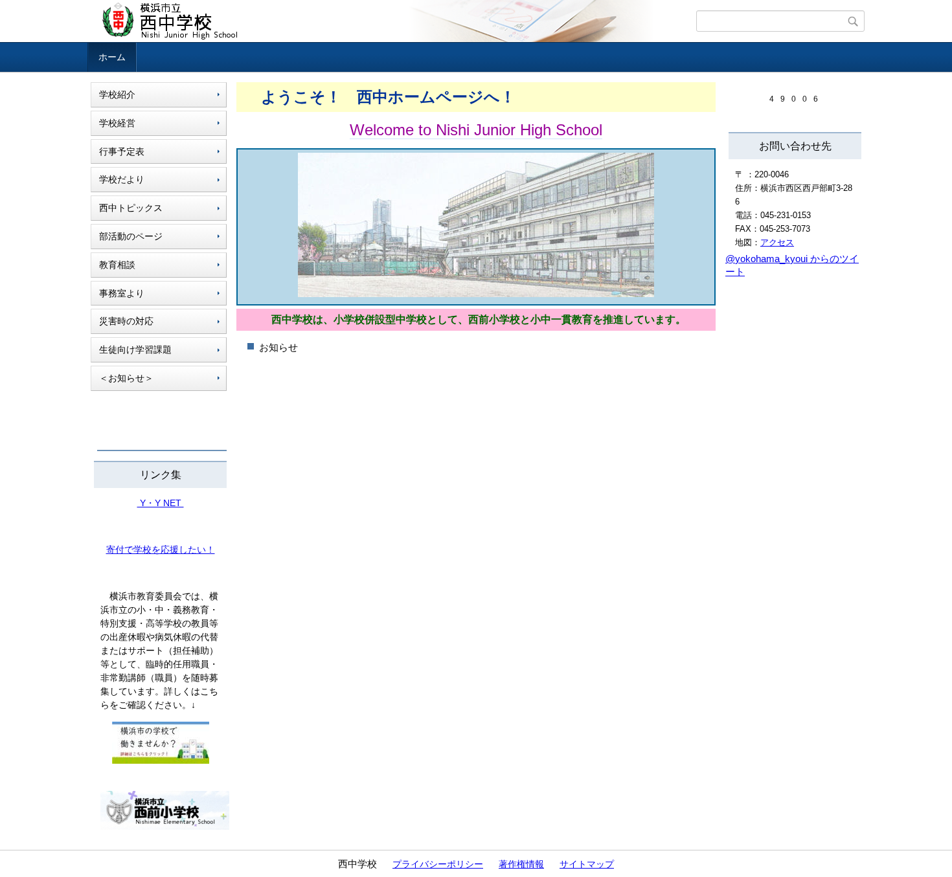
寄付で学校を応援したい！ (160, 549)
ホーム (112, 57)
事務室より (121, 293)
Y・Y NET (160, 503)
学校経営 (117, 123)
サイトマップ (587, 864)
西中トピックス (131, 208)
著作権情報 (521, 864)
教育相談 (117, 265)
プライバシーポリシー (437, 864)
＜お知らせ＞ (126, 378)
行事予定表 (121, 151)
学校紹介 (117, 94)
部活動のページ (131, 236)
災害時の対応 (126, 321)
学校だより (121, 179)
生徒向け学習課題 (135, 349)
